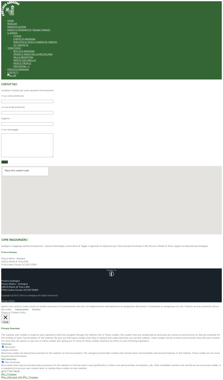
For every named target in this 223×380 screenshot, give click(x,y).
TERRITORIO (14, 48)
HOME (10, 20)
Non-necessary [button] (8, 359)
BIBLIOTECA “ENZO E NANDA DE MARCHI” (35, 41)
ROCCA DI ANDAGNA (23, 51)
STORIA (17, 35)
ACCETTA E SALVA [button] (10, 371)
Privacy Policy (8, 300)
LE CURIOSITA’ (21, 45)
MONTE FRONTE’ (22, 63)
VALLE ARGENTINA (23, 57)
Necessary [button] (6, 343)
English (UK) (16, 377)
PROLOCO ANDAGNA (18, 69)
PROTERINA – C (21, 66)
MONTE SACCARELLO (24, 60)
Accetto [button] (36, 309)
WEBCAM (12, 23)
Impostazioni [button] (22, 309)
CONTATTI (12, 72)
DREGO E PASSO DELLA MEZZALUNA (32, 54)
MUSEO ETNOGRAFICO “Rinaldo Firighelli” (29, 29)
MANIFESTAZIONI (16, 26)
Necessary (10, 346)
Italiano (12, 374)
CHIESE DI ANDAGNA (24, 38)
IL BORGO (12, 32)
